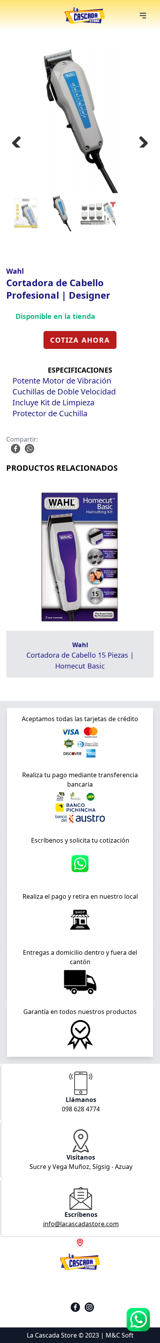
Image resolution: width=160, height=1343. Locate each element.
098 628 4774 (81, 1109)
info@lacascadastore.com (81, 1224)
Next (140, 140)
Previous (19, 140)
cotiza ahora (80, 340)
